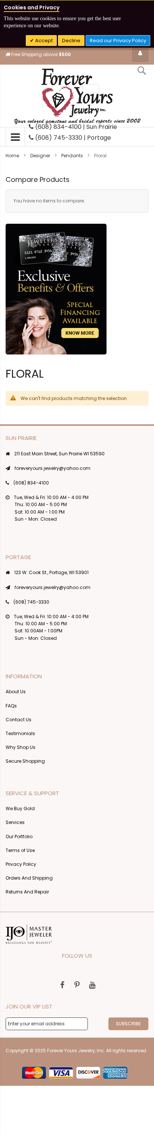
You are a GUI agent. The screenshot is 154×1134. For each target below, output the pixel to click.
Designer (40, 155)
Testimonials (20, 733)
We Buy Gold (20, 808)
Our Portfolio (19, 836)
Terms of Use (20, 850)
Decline (71, 40)
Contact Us (18, 719)
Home (13, 155)
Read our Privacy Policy (118, 40)
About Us (16, 691)
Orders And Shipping (29, 878)
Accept (43, 40)
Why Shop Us (21, 747)
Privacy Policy (21, 864)
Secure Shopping (25, 761)
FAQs (11, 706)
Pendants (72, 155)
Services (15, 822)
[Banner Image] (56, 289)
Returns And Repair (27, 892)
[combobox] (91, 88)
